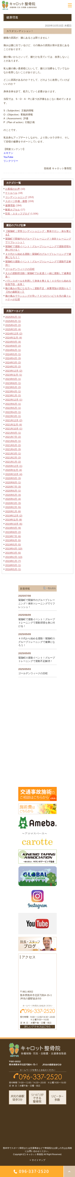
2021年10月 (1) (13, 428)
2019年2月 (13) (13, 557)
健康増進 (10, 205)
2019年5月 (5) (13, 544)
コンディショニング (16, 197)
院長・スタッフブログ (17, 213)
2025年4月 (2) (13, 325)
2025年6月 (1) (13, 317)
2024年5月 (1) (13, 354)
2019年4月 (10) (13, 548)
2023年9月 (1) (13, 379)
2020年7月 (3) (13, 486)
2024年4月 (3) (13, 358)
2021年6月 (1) (13, 441)
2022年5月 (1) (13, 408)
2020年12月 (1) (13, 466)
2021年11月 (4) (13, 424)
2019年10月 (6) (13, 523)
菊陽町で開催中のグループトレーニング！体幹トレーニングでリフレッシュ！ (36, 603)
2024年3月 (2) (13, 362)
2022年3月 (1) (13, 416)
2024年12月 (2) (13, 333)
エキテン (8, 153)
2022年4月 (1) (13, 412)
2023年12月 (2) (13, 370)
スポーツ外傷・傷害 (16, 201)
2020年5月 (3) (13, 495)
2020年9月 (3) (13, 478)
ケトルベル (11, 193)
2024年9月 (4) (13, 341)
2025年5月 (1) (13, 321)
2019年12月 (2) (13, 515)
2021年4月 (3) (13, 449)
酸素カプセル (12, 209)
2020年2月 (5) (13, 507)
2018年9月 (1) (13, 565)
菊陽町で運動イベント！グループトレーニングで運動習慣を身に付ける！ (36, 623)
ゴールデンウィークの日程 (20, 269)
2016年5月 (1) (13, 569)
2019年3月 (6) (13, 552)
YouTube (8, 157)
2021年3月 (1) (13, 453)
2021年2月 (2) (13, 457)
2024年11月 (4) (13, 337)
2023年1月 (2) (13, 395)
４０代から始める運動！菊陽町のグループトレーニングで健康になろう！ (36, 642)
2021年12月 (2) (13, 420)
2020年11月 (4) (13, 470)
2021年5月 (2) (13, 445)
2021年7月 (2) (13, 436)
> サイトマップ (37, 1160)
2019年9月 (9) (13, 528)
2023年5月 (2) (13, 387)
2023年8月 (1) (13, 383)
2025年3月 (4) (13, 329)
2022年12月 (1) (13, 399)
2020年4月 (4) (13, 499)
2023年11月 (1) (13, 374)
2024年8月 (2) (13, 345)
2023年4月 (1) (13, 391)
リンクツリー (10, 160)
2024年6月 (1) (13, 350)
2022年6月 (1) (13, 404)
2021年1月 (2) (13, 461)
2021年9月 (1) (13, 432)
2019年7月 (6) (13, 536)
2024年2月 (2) (13, 366)
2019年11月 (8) (13, 519)
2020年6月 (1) (13, 490)
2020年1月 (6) (13, 511)
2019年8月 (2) (13, 532)
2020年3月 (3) (13, 503)
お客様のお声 (12, 188)
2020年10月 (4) (13, 474)
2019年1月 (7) (13, 561)
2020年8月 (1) (13, 482)
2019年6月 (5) (13, 540)
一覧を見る (51, 588)
